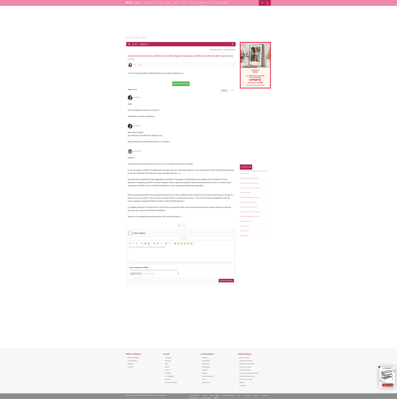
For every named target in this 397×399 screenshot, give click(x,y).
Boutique (130, 364)
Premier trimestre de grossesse (249, 178)
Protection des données (228, 395)
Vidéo (149, 243)
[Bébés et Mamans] (133, 3)
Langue (185, 243)
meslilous (137, 97)
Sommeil (204, 370)
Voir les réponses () (229, 50)
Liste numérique (157, 243)
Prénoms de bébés (245, 370)
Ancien (232, 90)
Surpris (182, 243)
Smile (178, 243)
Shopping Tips (244, 235)
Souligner (136, 243)
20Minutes (265, 395)
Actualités (194, 3)
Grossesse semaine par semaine (248, 373)
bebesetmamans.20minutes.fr (134, 395)
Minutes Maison (194, 398)
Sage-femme (206, 382)
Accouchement (244, 231)
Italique (133, 243)
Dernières (224, 90)
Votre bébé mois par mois (247, 376)
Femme (184, 3)
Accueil (128, 37)
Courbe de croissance (245, 379)
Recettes (242, 382)
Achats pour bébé (245, 192)
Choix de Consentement (160, 395)
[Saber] (130, 64)
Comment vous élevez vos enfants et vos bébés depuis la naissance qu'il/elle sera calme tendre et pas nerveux (180, 56)
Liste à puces (154, 243)
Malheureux (188, 243)
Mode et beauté (244, 226)
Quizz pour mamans (245, 367)
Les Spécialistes (132, 361)
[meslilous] (130, 97)
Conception (149, 3)
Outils (209, 3)
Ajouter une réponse (216, 50)
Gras (130, 243)
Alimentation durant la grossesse (250, 197)
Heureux (175, 243)
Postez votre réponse (226, 280)
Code (169, 243)
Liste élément (161, 243)
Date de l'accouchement (246, 364)
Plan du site (246, 395)
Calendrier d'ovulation (245, 361)
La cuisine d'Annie (206, 398)
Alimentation (206, 364)
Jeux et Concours (244, 357)
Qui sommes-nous (194, 395)
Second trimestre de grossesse (249, 183)
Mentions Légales (214, 395)
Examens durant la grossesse (248, 207)
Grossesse (160, 3)
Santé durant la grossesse (247, 202)
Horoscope (242, 385)
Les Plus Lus (246, 167)
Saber (134, 65)
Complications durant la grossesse (250, 212)
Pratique (130, 367)
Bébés (169, 3)
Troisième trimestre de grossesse (250, 188)
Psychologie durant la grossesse (249, 216)
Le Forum (202, 3)
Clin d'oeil (191, 243)
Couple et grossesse (246, 221)
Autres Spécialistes (207, 376)
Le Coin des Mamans (221, 3)
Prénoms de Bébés (133, 357)
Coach (204, 379)
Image (145, 243)
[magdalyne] (130, 151)
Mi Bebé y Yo (256, 395)
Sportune (216, 398)
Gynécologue (206, 361)
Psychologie (205, 367)
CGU (239, 395)
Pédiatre (204, 357)
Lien (142, 243)
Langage (204, 373)
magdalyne (137, 151)
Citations (166, 243)
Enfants (177, 3)
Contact (205, 395)
